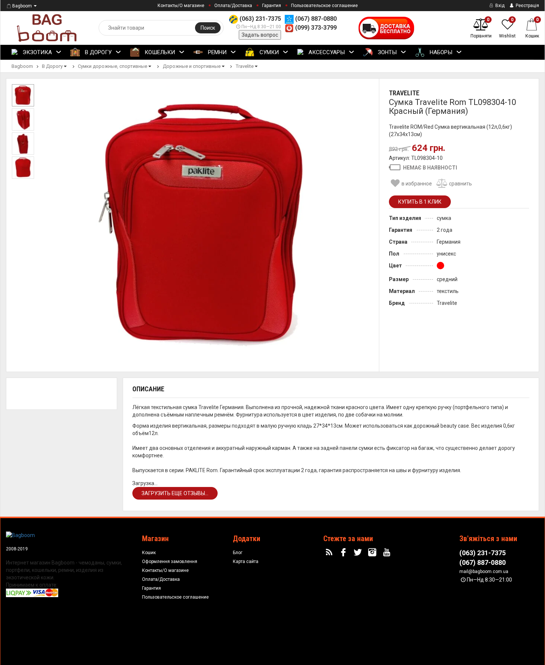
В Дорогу (97, 52)
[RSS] (330, 552)
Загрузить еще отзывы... (175, 493)
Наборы (440, 52)
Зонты (386, 52)
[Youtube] (387, 552)
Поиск (208, 28)
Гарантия (271, 5)
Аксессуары (326, 52)
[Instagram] (373, 552)
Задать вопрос (260, 35)
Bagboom (22, 6)
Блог (237, 552)
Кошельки (159, 52)
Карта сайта (245, 561)
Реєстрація (527, 5)
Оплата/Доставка (233, 5)
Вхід (499, 5)
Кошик (149, 552)
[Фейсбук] (344, 552)
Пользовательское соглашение (324, 5)
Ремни (217, 52)
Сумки (268, 52)
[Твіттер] (359, 552)
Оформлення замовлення (169, 561)
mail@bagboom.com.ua (483, 571)
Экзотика (36, 52)
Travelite (404, 93)
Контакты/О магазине (181, 5)
